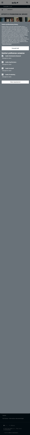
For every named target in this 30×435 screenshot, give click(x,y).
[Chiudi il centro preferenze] (28, 25)
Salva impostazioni (15, 82)
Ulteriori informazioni (7, 44)
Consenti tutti (15, 48)
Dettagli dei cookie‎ (6, 58)
